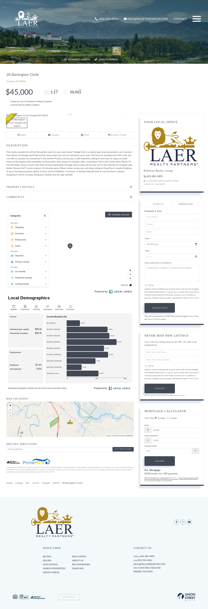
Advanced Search (79, 59)
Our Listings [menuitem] (50, 564)
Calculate (159, 461)
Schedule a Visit (185, 204)
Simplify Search (108, 59)
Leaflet (108, 436)
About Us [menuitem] (77, 560)
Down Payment (151, 436)
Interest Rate (150, 446)
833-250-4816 (108, 19)
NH (27, 483)
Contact (180, 19)
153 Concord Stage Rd (147, 570)
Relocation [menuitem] (79, 556)
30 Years (161, 418)
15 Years (173, 418)
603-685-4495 (155, 176)
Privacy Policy (193, 298)
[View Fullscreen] (10, 416)
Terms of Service (154, 319)
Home (9, 483)
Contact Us (149, 184)
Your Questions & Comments (157, 263)
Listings (19, 483)
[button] (116, 51)
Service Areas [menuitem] (51, 572)
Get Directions (123, 449)
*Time (146, 251)
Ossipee (46, 483)
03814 (56, 483)
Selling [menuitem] (47, 560)
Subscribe (160, 388)
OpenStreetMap (118, 436)
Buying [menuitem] (47, 556)
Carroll (35, 483)
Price (146, 425)
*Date (146, 239)
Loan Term (149, 418)
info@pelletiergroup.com (147, 19)
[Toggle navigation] (196, 19)
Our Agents (160, 184)
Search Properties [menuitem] (54, 568)
